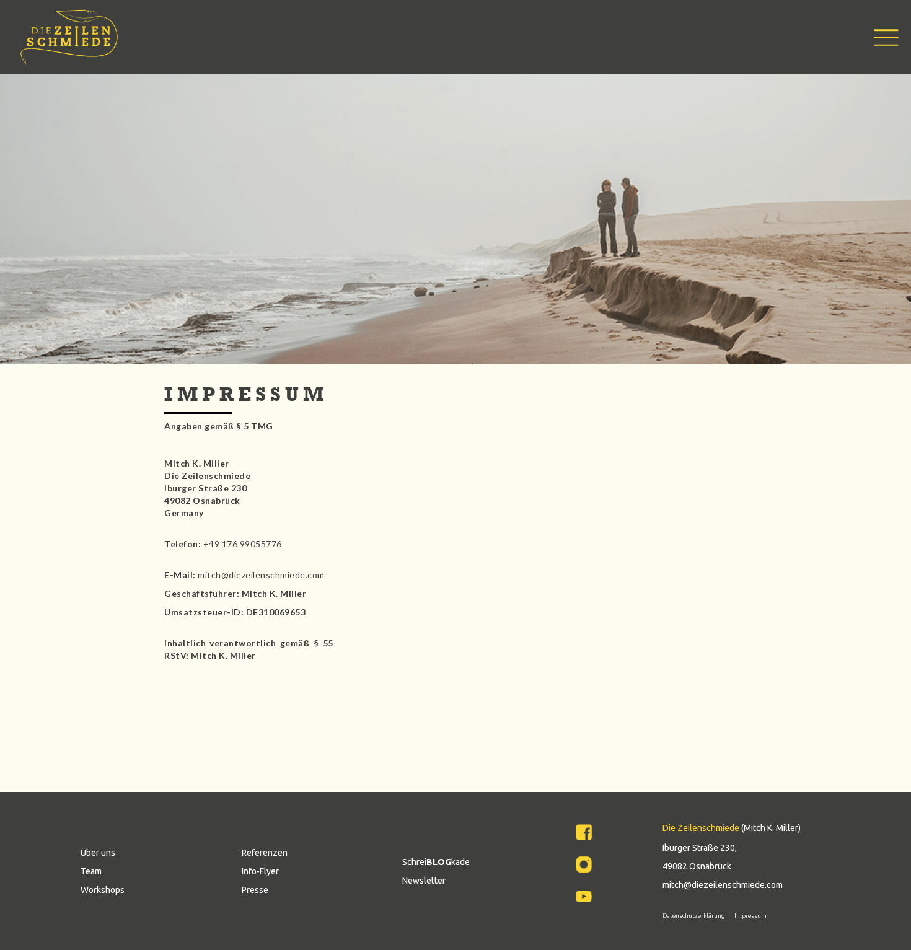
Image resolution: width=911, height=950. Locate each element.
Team (91, 871)
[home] (69, 37)
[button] (877, 37)
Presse (255, 890)
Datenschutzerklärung (693, 915)
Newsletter (424, 881)
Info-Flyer (260, 871)
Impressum (750, 915)
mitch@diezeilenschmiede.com (722, 885)
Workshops (103, 890)
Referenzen (265, 853)
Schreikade (436, 862)
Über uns (98, 853)
